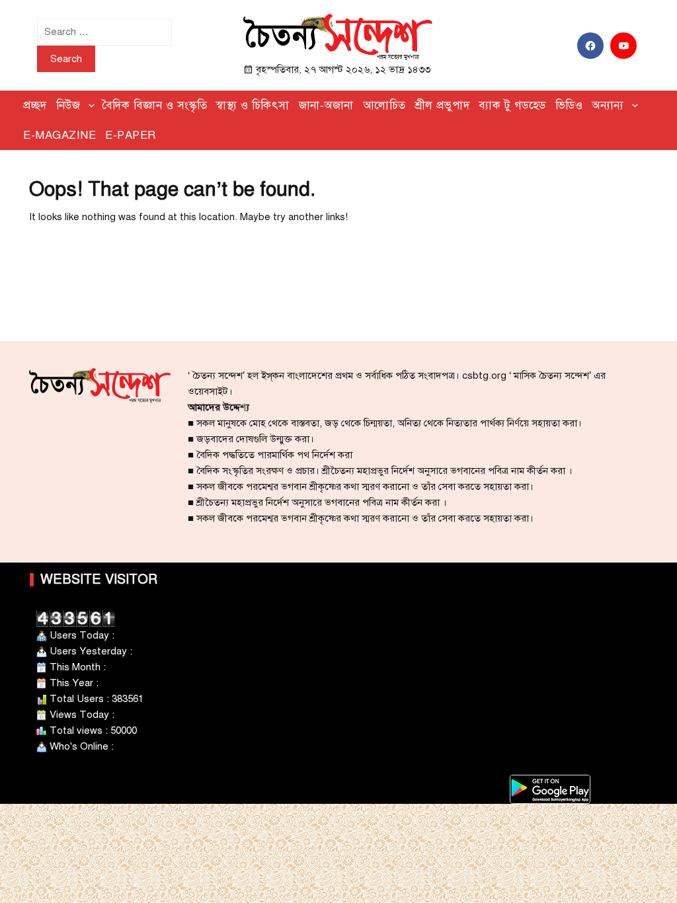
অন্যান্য (608, 105)
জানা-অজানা (326, 105)
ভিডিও (569, 105)
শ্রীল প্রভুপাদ (442, 105)
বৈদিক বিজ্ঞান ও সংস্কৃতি (155, 105)
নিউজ (68, 105)
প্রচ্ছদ (35, 105)
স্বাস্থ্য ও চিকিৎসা (253, 105)
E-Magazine (59, 135)
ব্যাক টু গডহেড (512, 105)
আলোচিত (384, 105)
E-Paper (130, 135)
